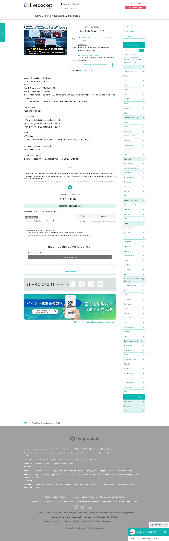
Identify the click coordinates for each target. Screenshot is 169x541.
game (126, 308)
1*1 (135, 62)
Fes (125, 85)
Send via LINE (91, 284)
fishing (126, 313)
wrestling (127, 246)
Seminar (127, 369)
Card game (128, 304)
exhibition (127, 173)
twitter (72, 284)
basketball (127, 269)
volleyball (127, 242)
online (126, 54)
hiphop (126, 90)
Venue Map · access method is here (96, 65)
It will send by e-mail (100, 284)
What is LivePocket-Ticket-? (55, 497)
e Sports (127, 260)
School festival (129, 382)
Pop (125, 80)
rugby (126, 237)
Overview (130, 27)
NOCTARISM (87, 38)
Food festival (128, 373)
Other (126, 113)
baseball (127, 228)
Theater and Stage (131, 118)
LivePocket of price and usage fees (44, 501)
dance (126, 150)
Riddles (126, 60)
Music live (128, 402)
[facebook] (84, 507)
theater (126, 127)
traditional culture (130, 136)
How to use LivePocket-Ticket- (82, 497)
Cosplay (127, 62)
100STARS (82, 40)
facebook (81, 284)
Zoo (125, 295)
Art (125, 378)
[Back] (28, 15)
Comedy (133, 54)
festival (126, 355)
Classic (126, 104)
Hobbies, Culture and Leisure (28, 477)
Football (127, 232)
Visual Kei (127, 108)
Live (125, 186)
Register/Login (135, 8)
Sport (126, 223)
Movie (133, 60)
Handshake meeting (131, 168)
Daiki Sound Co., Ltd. (85, 70)
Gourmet (139, 60)
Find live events (69, 8)
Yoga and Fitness (130, 285)
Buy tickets (130, 31)
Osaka (97, 55)
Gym (125, 290)
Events (127, 406)
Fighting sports (129, 256)
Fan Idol (127, 159)
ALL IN (80, 38)
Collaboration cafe (130, 205)
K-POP (126, 99)
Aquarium (127, 299)
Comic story (128, 131)
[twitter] (77, 507)
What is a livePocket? (71, 4)
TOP (25, 423)
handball (127, 265)
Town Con (127, 364)
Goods (126, 191)
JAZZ (126, 94)
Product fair (128, 345)
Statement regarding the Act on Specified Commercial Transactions (104, 501)
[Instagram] (91, 507)
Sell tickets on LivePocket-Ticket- (111, 497)
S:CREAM (95, 38)
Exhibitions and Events (133, 341)
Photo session (134, 57)
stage (126, 122)
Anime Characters (131, 200)
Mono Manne (128, 145)
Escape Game (129, 318)
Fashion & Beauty (130, 327)
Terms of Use (68, 501)
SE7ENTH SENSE (106, 38)
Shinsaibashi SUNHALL (86, 55)
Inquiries (130, 36)
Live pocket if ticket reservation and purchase (38, 5)
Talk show (127, 182)
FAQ (136, 501)
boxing (126, 251)
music (126, 67)
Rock (126, 76)
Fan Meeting (128, 163)
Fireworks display (130, 359)
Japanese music (129, 71)
